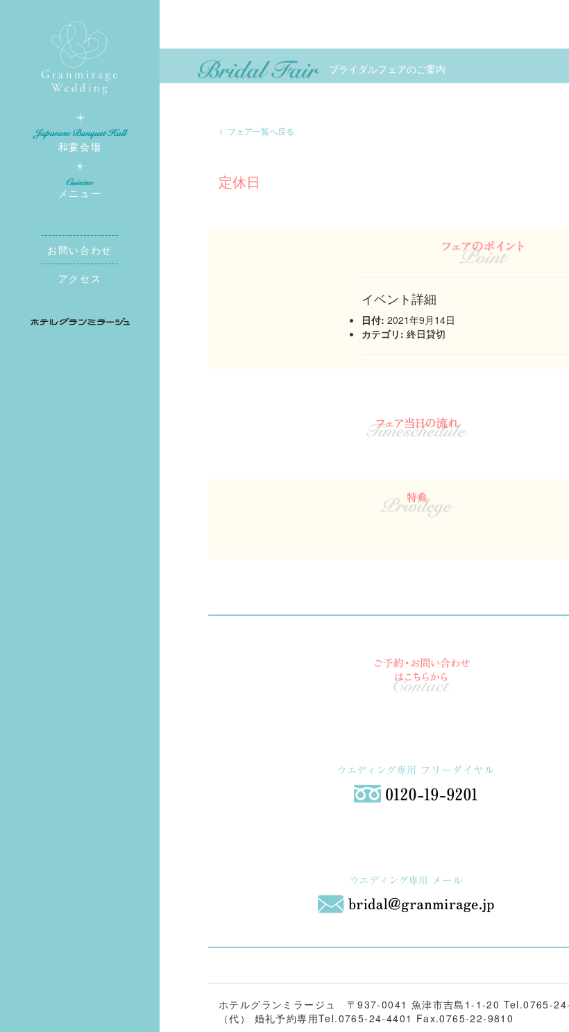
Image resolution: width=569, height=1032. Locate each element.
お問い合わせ (79, 250)
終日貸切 (426, 334)
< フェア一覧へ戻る (256, 131)
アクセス (79, 278)
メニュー (79, 193)
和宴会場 (79, 146)
